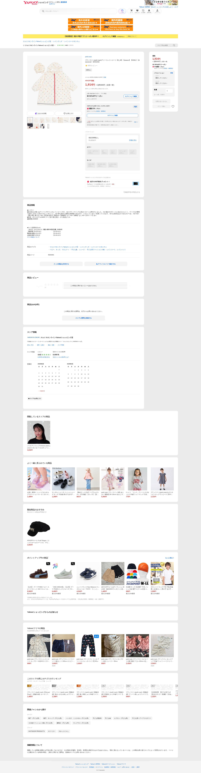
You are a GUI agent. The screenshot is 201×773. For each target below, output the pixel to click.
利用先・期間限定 (101, 111)
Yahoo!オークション (108, 764)
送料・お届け (40, 345)
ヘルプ (176, 7)
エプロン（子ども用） (121, 718)
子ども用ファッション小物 (95, 249)
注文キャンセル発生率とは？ (61, 357)
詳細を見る (133, 140)
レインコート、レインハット (116, 249)
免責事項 (106, 767)
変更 (171, 73)
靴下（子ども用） (34, 718)
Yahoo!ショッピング (82, 764)
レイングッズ (57, 41)
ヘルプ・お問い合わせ (123, 767)
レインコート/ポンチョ (72, 41)
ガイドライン (99, 767)
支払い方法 (30, 345)
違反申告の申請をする (132, 192)
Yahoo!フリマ (121, 764)
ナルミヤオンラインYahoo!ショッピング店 (37, 41)
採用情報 (113, 767)
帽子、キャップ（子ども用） (53, 718)
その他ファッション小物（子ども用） (40, 723)
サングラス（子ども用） (81, 723)
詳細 (104, 77)
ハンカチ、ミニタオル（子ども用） (77, 718)
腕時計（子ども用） (63, 723)
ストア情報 (61, 345)
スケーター (51, 731)
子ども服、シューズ (78, 249)
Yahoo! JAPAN (144, 7)
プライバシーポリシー (68, 767)
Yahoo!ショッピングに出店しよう (162, 7)
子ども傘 (108, 718)
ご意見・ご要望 (135, 767)
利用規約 (91, 767)
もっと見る (169, 558)
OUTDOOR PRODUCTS (36, 731)
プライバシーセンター (81, 767)
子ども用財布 (97, 718)
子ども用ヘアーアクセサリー (141, 718)
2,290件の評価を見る (44, 357)
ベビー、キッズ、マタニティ (59, 249)
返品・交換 (51, 345)
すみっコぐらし (64, 731)
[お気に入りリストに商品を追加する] (173, 106)
